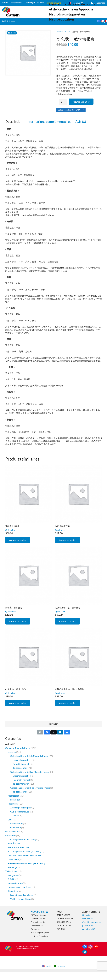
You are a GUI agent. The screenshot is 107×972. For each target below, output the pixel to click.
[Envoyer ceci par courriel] (40, 732)
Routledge (12, 867)
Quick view (10, 530)
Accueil (59, 31)
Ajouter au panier (81, 101)
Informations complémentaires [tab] (48, 121)
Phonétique (13, 891)
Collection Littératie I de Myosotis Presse (29, 756)
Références (10, 835)
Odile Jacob (13, 859)
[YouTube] (96, 947)
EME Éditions (14, 843)
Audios (16, 815)
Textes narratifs (20, 768)
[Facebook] (98, 21)
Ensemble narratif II (22, 776)
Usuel (10, 819)
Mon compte (87, 918)
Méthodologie (14, 795)
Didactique (15, 799)
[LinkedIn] (84, 952)
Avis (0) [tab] (80, 121)
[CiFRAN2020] (11, 12)
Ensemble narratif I (21, 760)
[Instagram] (90, 947)
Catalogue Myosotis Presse (18, 748)
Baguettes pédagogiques (21, 895)
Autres (67, 31)
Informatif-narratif (21, 780)
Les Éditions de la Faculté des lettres (24, 855)
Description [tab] (13, 121)
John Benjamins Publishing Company (24, 851)
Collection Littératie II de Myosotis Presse (29, 772)
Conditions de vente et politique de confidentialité (92, 925)
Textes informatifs (21, 783)
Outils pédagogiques (19, 811)
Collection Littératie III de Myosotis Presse (30, 788)
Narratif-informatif (21, 764)
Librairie (86, 915)
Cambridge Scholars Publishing (22, 839)
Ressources (13, 803)
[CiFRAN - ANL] (15, 915)
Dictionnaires (16, 823)
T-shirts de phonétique (20, 899)
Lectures (12, 752)
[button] (76, 3)
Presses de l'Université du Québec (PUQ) (26, 863)
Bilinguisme (13, 875)
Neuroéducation (12, 831)
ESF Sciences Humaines (18, 847)
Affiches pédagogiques (20, 807)
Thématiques (11, 871)
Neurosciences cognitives (19, 887)
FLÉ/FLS (11, 879)
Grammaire (15, 827)
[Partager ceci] (47, 732)
